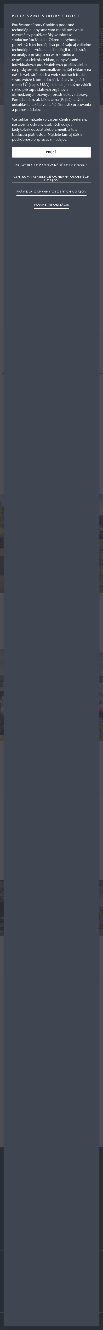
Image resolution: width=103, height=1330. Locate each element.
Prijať (51, 152)
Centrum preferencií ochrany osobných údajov (51, 178)
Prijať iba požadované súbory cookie (51, 165)
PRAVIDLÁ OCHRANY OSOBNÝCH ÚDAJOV (52, 191)
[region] (51, 665)
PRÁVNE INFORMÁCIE (51, 204)
